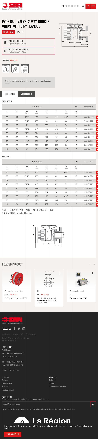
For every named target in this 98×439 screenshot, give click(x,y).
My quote (82, 6)
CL (78, 6)
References (10, 94)
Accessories (26, 94)
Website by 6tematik (9, 340)
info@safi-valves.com (10, 370)
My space (88, 6)
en (63, 6)
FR (66, 6)
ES (69, 6)
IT (75, 6)
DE (72, 6)
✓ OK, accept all (12, 434)
